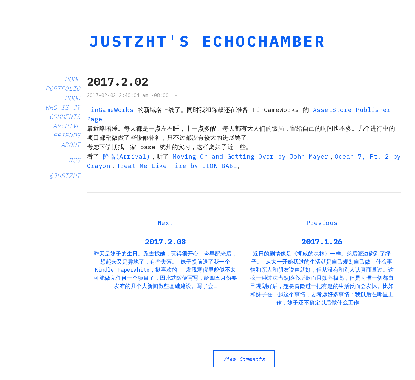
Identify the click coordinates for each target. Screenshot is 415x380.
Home (72, 79)
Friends (66, 135)
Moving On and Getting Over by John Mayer (250, 156)
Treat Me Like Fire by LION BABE (176, 165)
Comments (64, 117)
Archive (66, 126)
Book (72, 98)
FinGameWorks (110, 109)
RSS (74, 160)
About (70, 144)
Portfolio (62, 88)
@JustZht (64, 176)
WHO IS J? (62, 107)
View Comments (244, 359)
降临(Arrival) (126, 156)
